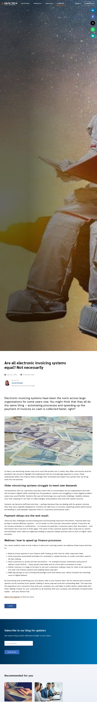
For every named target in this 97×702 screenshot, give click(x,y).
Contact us (89, 3)
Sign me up (12, 652)
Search (78, 3)
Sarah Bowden (17, 383)
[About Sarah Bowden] (7, 383)
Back (11, 606)
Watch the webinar (12, 597)
